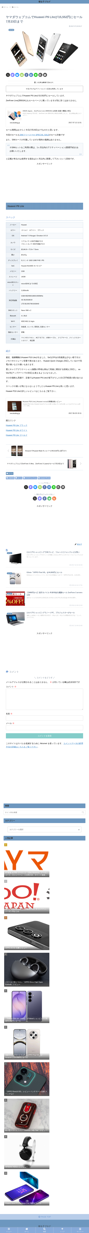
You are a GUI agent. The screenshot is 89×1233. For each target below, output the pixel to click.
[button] (40, 75)
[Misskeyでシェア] (22, 75)
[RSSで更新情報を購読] (54, 498)
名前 (9, 714)
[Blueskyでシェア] (17, 75)
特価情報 (11, 478)
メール (10, 723)
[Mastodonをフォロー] (40, 498)
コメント (11, 687)
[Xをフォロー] (35, 498)
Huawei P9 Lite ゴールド (16, 435)
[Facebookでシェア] (26, 75)
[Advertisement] (44, 182)
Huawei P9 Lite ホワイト (16, 430)
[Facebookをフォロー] (45, 498)
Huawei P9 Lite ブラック (16, 425)
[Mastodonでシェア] (13, 75)
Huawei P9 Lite (45, 478)
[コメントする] (45, 75)
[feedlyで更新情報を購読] (49, 498)
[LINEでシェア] (36, 75)
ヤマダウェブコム (31, 478)
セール (11, 473)
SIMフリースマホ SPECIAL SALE (34, 135)
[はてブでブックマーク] (31, 75)
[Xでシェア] (8, 75)
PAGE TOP (45, 1217)
